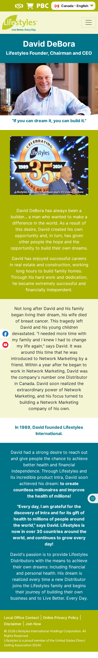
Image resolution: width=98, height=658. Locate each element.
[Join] (19, 3)
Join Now (33, 624)
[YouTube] (5, 343)
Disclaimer (12, 624)
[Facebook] (5, 333)
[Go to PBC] (43, 3)
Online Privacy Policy (60, 618)
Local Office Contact (21, 618)
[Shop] (29, 3)
